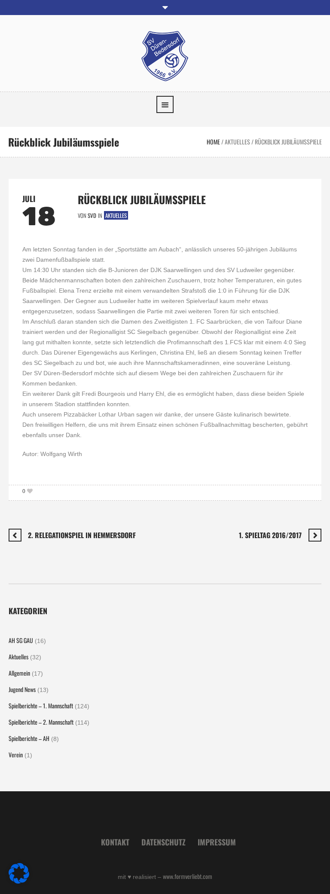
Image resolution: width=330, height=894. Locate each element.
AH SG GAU (21, 640)
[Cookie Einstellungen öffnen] (19, 880)
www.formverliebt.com (187, 876)
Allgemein (19, 672)
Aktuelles (237, 141)
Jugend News (22, 689)
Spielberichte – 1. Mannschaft (41, 705)
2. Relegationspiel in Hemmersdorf (82, 535)
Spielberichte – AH (29, 738)
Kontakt (115, 842)
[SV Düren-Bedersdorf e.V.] (165, 55)
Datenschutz (163, 842)
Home (213, 141)
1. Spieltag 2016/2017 (270, 535)
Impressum (217, 842)
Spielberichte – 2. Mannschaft (41, 721)
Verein (16, 754)
